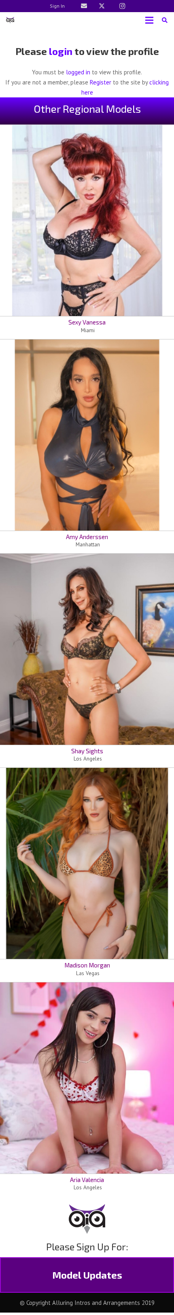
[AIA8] (10, 20)
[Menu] (149, 20)
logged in (78, 72)
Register (100, 82)
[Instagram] (122, 6)
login (60, 51)
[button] (164, 20)
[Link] (84, 6)
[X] (101, 6)
